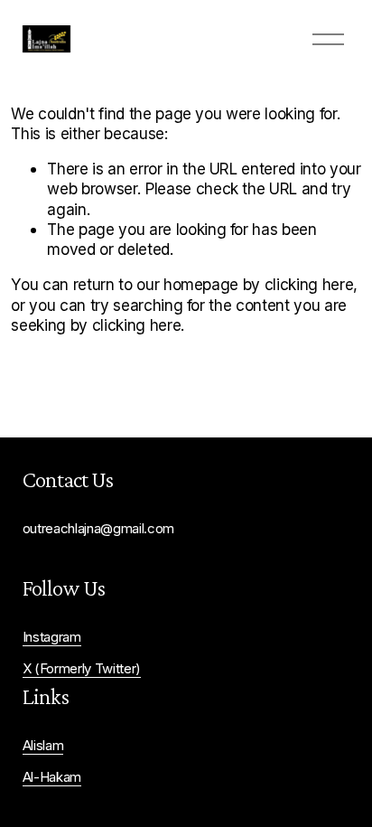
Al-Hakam (52, 777)
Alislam (43, 746)
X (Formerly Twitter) (82, 669)
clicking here (309, 284)
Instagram (52, 637)
